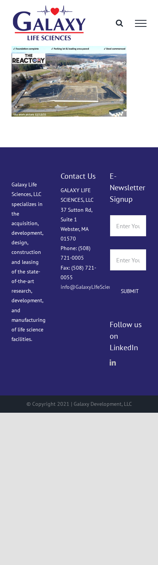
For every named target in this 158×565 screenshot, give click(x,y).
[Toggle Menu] (141, 23)
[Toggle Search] (119, 23)
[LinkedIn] (113, 362)
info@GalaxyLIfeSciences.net (94, 286)
